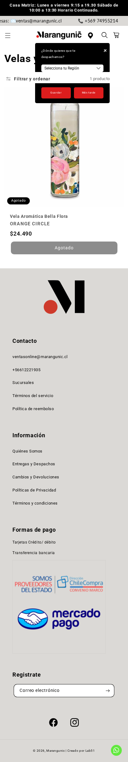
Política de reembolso (33, 408)
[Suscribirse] (108, 690)
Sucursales (23, 382)
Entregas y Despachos (33, 464)
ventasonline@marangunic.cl (40, 356)
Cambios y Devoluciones (35, 477)
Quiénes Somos (27, 451)
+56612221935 (26, 369)
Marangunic (55, 750)
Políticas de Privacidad (34, 490)
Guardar (56, 92)
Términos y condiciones (35, 503)
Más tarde (88, 92)
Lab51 (90, 750)
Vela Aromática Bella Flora (39, 216)
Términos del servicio (32, 395)
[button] (11, 35)
